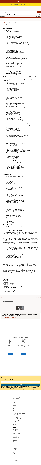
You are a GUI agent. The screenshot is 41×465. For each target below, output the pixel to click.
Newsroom (15, 404)
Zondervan (15, 440)
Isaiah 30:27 (6, 290)
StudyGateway (15, 430)
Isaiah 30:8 (6, 286)
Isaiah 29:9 (6, 280)
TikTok (14, 451)
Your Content (19, 19)
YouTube (14, 453)
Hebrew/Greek (13, 19)
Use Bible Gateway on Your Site (19, 413)
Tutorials (14, 411)
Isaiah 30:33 (6, 291)
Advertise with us (16, 414)
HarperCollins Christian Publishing (19, 433)
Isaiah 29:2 (6, 278)
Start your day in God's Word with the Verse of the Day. (20, 4)
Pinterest (14, 449)
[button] (39, 1)
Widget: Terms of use (17, 424)
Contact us (15, 416)
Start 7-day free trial (6, 317)
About (14, 395)
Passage (2, 19)
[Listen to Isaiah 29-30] (15, 22)
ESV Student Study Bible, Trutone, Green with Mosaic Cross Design (26, 346)
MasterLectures (16, 441)
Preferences (15, 460)
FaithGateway (15, 429)
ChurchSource (15, 432)
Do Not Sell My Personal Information (20, 420)
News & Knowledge (16, 397)
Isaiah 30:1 (6, 284)
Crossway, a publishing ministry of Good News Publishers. (18, 303)
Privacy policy (15, 417)
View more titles (20, 358)
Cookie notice (15, 421)
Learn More (14, 317)
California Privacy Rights (18, 418)
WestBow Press (16, 439)
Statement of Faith (16, 398)
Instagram (15, 448)
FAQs (14, 410)
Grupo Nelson (15, 434)
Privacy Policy (21, 389)
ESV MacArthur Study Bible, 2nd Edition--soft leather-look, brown (14, 346)
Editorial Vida (15, 436)
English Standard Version (8, 301)
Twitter (14, 452)
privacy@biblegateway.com (33, 389)
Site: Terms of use (16, 422)
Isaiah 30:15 (6, 288)
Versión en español (16, 458)
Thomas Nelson (16, 437)
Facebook (15, 446)
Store (14, 401)
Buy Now (10, 354)
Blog (14, 402)
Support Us (15, 405)
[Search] (39, 12)
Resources (7, 19)
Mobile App (15, 399)
